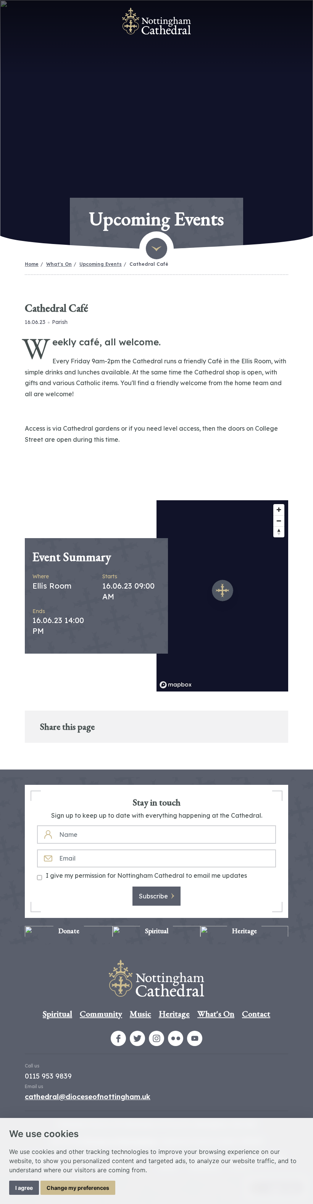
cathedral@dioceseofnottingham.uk (87, 1096)
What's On (59, 264)
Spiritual (57, 1013)
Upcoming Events (100, 264)
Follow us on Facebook (118, 1038)
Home (32, 264)
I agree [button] (24, 1187)
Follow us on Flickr (175, 1038)
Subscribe (153, 896)
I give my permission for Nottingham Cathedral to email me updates (146, 875)
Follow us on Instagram (156, 1038)
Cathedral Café (148, 264)
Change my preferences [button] (78, 1187)
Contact (256, 1013)
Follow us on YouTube (194, 1038)
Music (140, 1013)
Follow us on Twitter (137, 1038)
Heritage (174, 1013)
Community (101, 1013)
